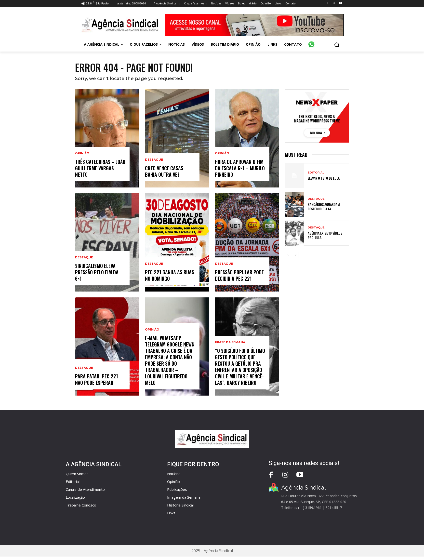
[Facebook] (327, 3)
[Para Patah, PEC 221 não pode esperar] (107, 346)
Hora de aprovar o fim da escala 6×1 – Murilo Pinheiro (240, 168)
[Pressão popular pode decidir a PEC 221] (247, 242)
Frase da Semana (230, 342)
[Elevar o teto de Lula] (294, 175)
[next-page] (296, 255)
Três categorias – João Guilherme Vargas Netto (100, 168)
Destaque (84, 257)
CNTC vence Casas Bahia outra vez (164, 171)
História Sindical (180, 505)
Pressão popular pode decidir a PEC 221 (239, 275)
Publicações (177, 489)
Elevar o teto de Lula (324, 178)
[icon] (311, 41)
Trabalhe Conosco (81, 505)
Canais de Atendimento (85, 489)
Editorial (316, 172)
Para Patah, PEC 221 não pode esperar (96, 379)
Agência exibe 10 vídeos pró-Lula (325, 235)
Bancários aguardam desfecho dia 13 (324, 206)
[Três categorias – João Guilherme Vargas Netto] (107, 138)
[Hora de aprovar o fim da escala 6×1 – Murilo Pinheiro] (247, 138)
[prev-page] (288, 255)
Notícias (174, 473)
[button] (337, 45)
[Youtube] (340, 3)
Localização (75, 497)
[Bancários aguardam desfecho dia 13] (294, 204)
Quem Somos (77, 473)
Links (171, 512)
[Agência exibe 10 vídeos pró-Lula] (294, 233)
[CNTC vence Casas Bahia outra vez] (177, 138)
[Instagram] (334, 3)
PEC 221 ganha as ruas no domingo (169, 275)
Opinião (82, 153)
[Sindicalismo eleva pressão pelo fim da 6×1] (107, 242)
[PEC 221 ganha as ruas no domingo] (177, 242)
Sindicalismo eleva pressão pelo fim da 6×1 (97, 272)
